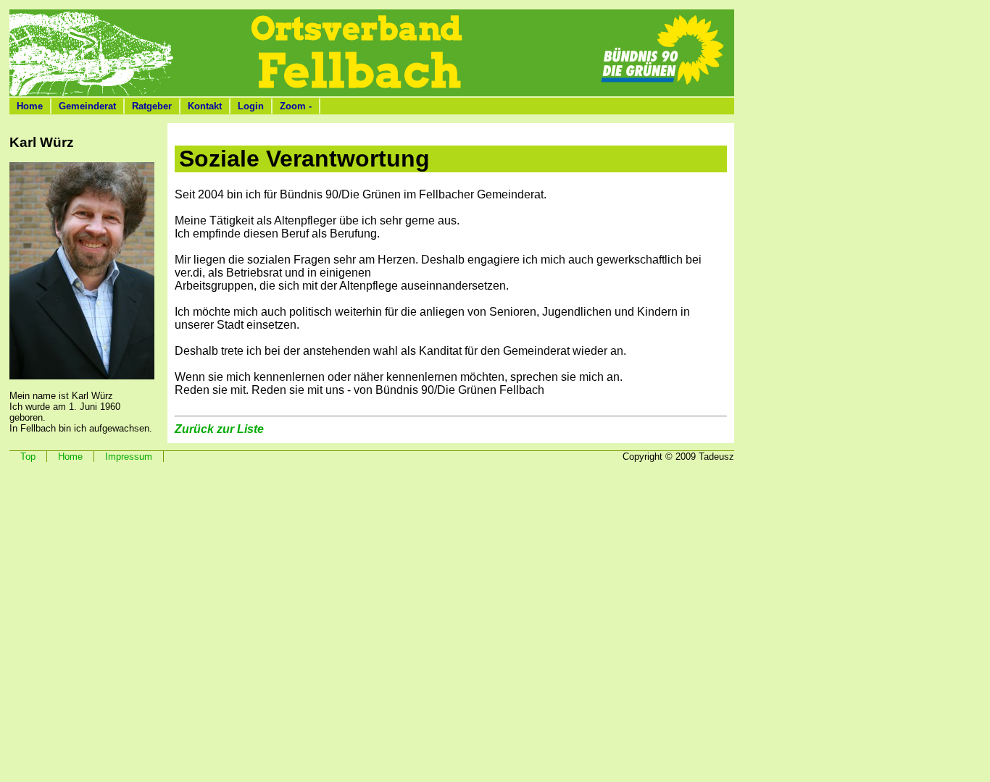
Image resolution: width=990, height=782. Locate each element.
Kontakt (205, 106)
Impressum (128, 456)
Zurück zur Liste (219, 429)
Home (30, 106)
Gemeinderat (87, 106)
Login (251, 106)
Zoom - (296, 106)
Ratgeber (152, 106)
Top (28, 456)
